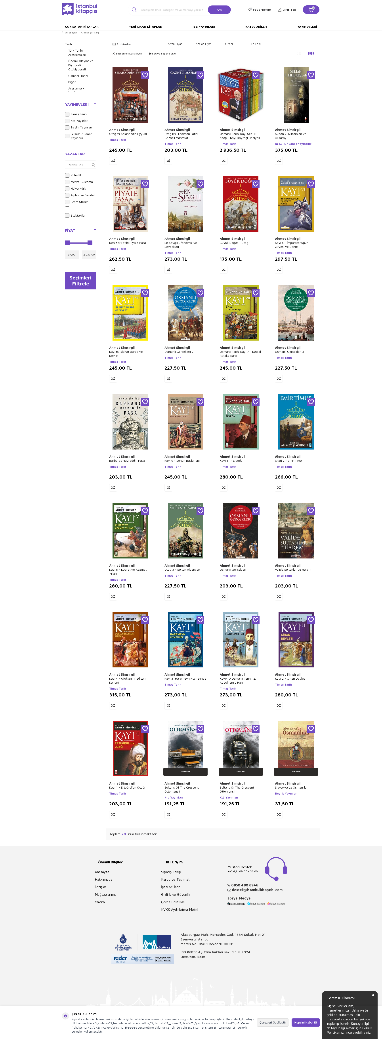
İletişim (100, 887)
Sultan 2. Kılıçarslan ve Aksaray (290, 136)
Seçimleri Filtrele (81, 281)
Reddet (131, 1027)
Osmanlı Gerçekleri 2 (178, 351)
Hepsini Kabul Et (305, 1022)
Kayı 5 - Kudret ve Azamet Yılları (128, 571)
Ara (219, 9)
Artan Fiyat (175, 44)
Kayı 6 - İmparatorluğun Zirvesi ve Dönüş (291, 244)
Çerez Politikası (173, 902)
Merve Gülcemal (82, 182)
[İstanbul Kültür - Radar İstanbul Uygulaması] (142, 959)
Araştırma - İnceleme (76, 90)
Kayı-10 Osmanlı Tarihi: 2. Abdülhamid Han (238, 680)
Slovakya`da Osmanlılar (291, 787)
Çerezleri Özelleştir (273, 1022)
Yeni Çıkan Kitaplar (145, 26)
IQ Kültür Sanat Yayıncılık (81, 136)
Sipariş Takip (171, 872)
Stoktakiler (78, 215)
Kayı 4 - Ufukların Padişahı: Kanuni (128, 680)
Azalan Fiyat (203, 44)
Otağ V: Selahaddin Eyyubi (128, 134)
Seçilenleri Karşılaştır (128, 53)
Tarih (68, 44)
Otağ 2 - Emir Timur (289, 460)
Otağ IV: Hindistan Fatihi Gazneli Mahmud (181, 136)
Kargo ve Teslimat (175, 879)
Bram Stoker (79, 202)
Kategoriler (256, 26)
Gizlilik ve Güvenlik (175, 894)
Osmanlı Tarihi (78, 76)
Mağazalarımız (106, 894)
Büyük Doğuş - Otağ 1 (235, 242)
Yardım (100, 902)
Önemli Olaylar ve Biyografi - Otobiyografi (80, 65)
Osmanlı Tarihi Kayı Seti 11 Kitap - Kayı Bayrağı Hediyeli (240, 136)
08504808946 (193, 957)
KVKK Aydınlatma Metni (179, 909)
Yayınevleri (307, 26)
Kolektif (76, 175)
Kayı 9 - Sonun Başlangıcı (182, 460)
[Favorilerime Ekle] (145, 75)
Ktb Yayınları (79, 120)
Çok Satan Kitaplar (82, 26)
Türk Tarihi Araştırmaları (77, 52)
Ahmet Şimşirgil (122, 130)
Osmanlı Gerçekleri (233, 569)
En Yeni (228, 44)
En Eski (256, 44)
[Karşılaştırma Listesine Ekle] (113, 161)
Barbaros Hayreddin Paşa (127, 460)
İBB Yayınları (204, 26)
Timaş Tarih (79, 114)
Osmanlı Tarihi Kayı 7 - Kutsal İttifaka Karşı (240, 353)
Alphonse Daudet (83, 195)
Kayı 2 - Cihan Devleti (290, 678)
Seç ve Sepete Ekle (163, 53)
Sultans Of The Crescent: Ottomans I (237, 789)
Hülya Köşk (78, 188)
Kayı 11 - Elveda (231, 460)
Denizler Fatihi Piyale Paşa (127, 242)
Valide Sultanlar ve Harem (293, 569)
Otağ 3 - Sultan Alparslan (182, 569)
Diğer (72, 82)
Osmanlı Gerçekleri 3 (289, 351)
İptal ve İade (171, 887)
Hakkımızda (103, 879)
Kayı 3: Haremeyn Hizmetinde (185, 678)
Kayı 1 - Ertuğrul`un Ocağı (127, 787)
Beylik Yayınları (81, 127)
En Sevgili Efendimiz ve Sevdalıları (180, 244)
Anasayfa (71, 32)
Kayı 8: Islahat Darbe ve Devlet (126, 353)
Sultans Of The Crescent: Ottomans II (182, 789)
